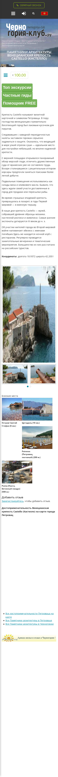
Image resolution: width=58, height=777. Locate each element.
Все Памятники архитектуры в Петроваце (28, 620)
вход (24, 13)
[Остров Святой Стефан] (18, 420)
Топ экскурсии (17, 87)
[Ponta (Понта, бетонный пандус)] (18, 482)
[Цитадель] (38, 420)
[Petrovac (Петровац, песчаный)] (38, 448)
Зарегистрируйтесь (13, 501)
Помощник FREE (19, 103)
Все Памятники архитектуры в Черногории (29, 623)
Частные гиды (17, 95)
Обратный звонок (30, 5)
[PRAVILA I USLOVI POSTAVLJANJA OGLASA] (44, 13)
